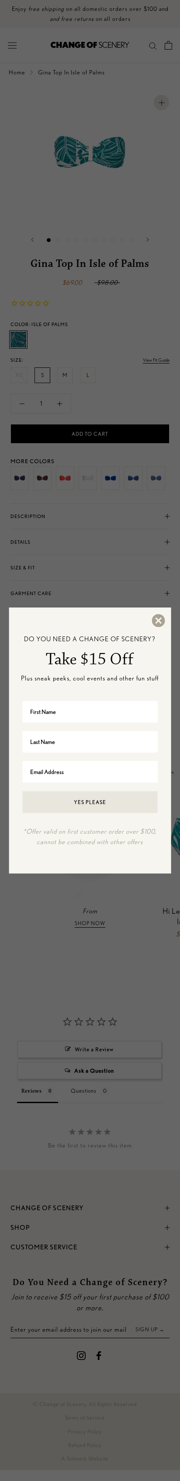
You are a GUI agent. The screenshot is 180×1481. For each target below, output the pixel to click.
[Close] (157, 620)
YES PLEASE (90, 801)
